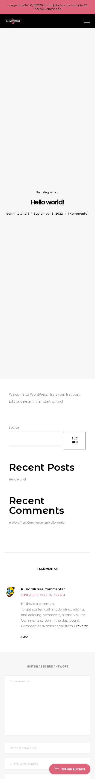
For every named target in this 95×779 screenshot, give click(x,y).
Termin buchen (73, 769)
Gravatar (81, 626)
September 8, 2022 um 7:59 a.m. (43, 595)
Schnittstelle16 (18, 214)
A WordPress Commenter (26, 522)
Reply (25, 637)
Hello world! (17, 479)
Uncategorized (47, 192)
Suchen (14, 427)
